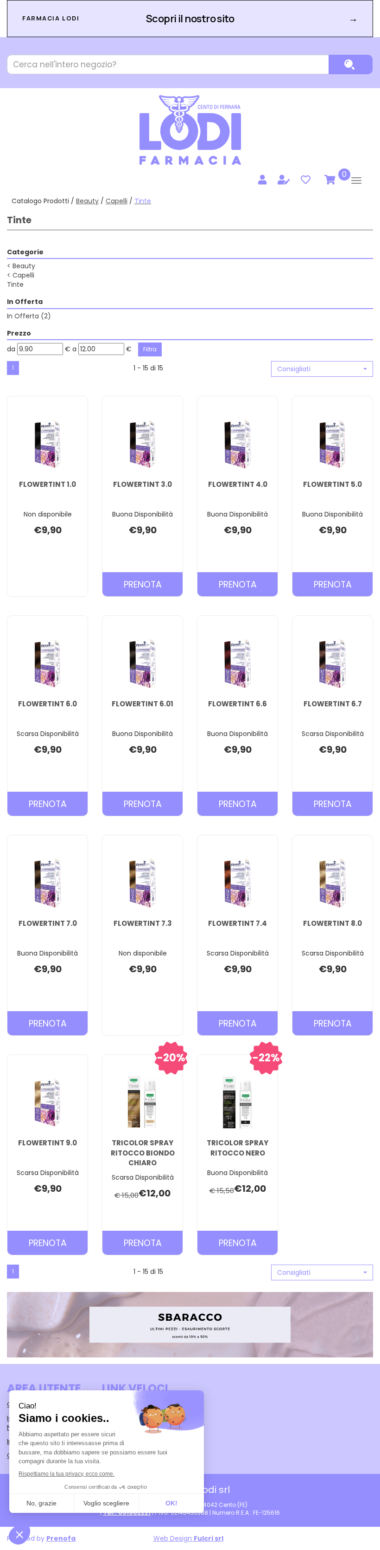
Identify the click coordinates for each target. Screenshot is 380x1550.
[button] (322, 369)
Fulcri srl (208, 1538)
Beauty (87, 201)
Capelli (116, 201)
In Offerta (29, 316)
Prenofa (61, 1538)
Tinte (15, 284)
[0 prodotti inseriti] (329, 180)
